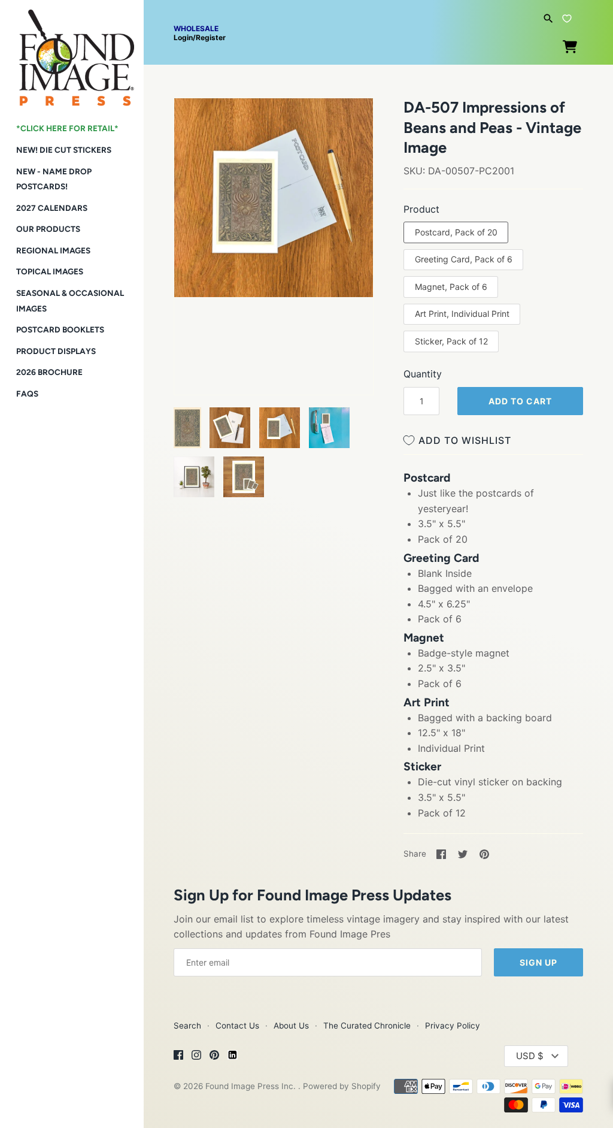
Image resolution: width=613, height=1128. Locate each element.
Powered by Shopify (342, 1086)
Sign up (538, 962)
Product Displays (56, 351)
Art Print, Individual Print (462, 314)
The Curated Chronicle (367, 1025)
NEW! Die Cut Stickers (63, 150)
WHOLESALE (196, 28)
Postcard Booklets (60, 329)
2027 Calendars (51, 208)
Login (183, 37)
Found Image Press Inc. (251, 1086)
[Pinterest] (214, 1057)
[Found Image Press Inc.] (72, 53)
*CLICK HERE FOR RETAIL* (67, 128)
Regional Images (53, 250)
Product (421, 209)
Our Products (48, 229)
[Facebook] (178, 1057)
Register (211, 37)
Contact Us (237, 1025)
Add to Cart (520, 401)
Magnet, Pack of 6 (451, 287)
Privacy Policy (452, 1025)
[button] (199, 122)
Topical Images (49, 271)
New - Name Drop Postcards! (54, 179)
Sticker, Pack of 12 (451, 341)
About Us (291, 1025)
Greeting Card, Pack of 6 (463, 259)
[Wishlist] (567, 17)
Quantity (422, 374)
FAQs (27, 393)
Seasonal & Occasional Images (70, 300)
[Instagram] (196, 1057)
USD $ (530, 1056)
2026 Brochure (49, 372)
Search (187, 1025)
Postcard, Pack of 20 (456, 232)
